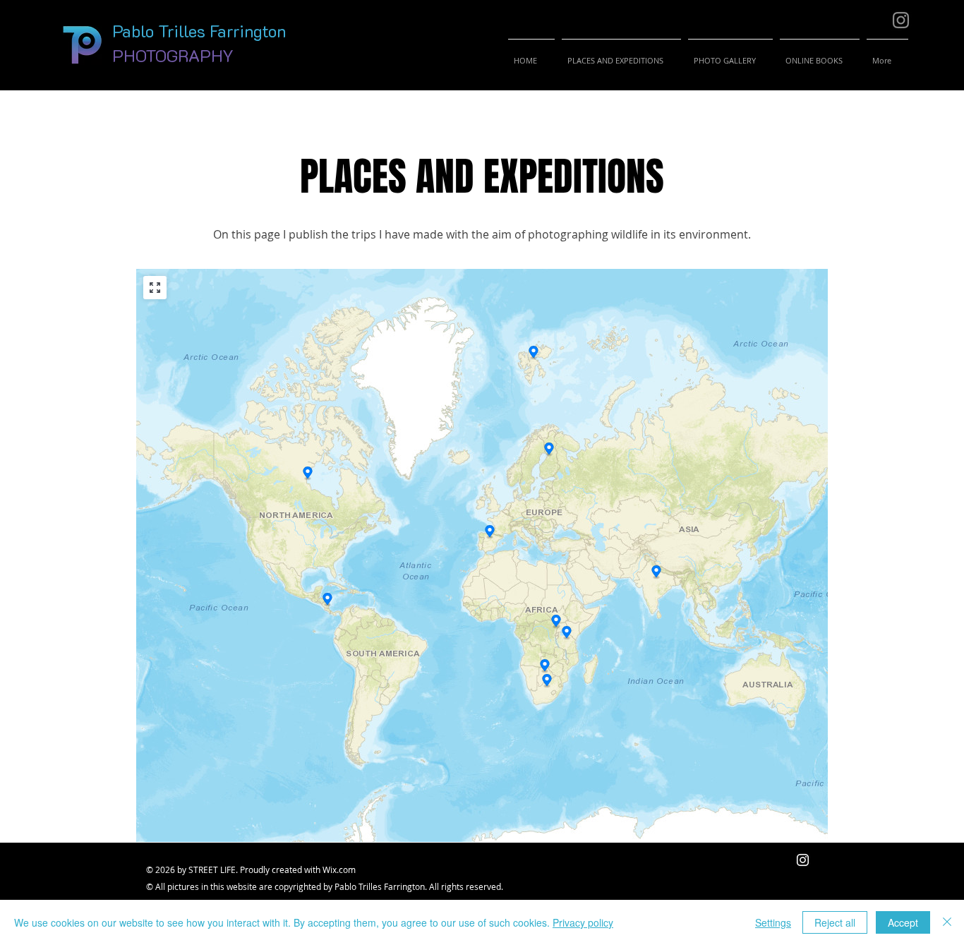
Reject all (834, 922)
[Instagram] (901, 20)
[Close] (947, 922)
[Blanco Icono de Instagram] (803, 860)
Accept (903, 922)
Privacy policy (583, 922)
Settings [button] (773, 922)
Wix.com (339, 869)
